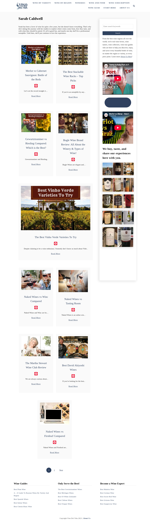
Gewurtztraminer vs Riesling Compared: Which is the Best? (36, 143)
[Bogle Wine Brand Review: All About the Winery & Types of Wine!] (73, 123)
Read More (36, 96)
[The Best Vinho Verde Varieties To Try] (55, 208)
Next (61, 470)
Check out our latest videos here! (118, 102)
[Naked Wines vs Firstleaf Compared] (54, 414)
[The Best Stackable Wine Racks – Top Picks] (73, 55)
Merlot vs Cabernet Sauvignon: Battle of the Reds (36, 75)
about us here (126, 57)
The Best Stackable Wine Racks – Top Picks (73, 76)
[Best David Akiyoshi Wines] (73, 347)
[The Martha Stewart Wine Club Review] (36, 346)
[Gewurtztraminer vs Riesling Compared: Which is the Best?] (36, 122)
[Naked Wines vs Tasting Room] (73, 281)
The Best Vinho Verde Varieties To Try (56, 237)
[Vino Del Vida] (22, 6)
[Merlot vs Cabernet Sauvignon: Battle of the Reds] (36, 54)
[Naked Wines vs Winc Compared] (36, 280)
